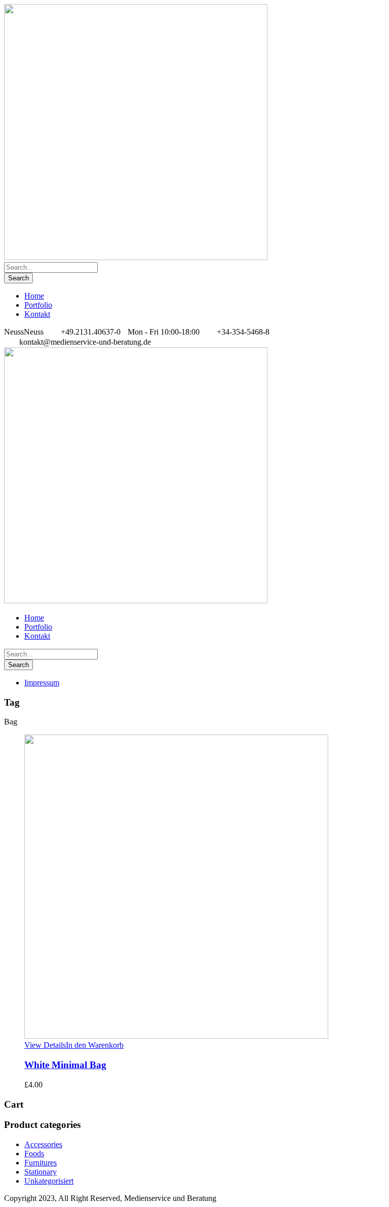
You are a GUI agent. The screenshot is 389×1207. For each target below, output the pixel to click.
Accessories (43, 1144)
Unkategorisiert (48, 1181)
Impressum (41, 682)
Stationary (40, 1171)
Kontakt (37, 314)
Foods (34, 1153)
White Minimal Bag (65, 1064)
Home (34, 295)
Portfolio (38, 305)
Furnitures (40, 1162)
